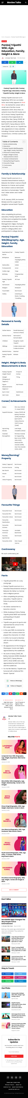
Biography (7, 37)
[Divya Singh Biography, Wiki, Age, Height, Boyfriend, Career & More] (14, 797)
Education (7, 146)
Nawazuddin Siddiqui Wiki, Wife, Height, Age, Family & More (18, 994)
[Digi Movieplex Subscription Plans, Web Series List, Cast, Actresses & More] (6, 1005)
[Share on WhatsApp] (12, 62)
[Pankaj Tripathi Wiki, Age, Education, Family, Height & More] (14, 84)
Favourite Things (9, 163)
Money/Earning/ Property (12, 161)
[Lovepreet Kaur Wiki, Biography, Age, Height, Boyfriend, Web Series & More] (14, 747)
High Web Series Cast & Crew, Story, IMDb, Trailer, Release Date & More (7, 706)
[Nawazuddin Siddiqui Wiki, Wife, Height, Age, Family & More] (6, 995)
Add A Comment (14, 890)
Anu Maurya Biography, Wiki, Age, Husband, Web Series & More (13, 830)
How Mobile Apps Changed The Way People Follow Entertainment (13, 922)
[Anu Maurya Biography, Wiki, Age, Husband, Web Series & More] (14, 820)
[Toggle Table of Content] (23, 141)
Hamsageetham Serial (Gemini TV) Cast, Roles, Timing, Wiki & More (19, 1015)
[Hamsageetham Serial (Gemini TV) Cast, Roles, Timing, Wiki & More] (6, 1016)
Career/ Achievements (11, 159)
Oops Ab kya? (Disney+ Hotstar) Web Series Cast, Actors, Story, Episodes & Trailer (18, 939)
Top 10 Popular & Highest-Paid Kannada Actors (20, 704)
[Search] (25, 2)
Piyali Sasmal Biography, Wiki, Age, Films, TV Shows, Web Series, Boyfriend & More (14, 854)
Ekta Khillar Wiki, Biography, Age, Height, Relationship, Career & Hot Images (13, 783)
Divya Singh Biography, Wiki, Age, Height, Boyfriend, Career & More (13, 807)
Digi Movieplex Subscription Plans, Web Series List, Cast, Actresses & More (19, 1005)
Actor (4, 41)
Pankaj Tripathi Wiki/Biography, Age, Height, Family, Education (13, 149)
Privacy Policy (18, 1062)
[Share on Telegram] (19, 62)
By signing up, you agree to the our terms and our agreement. (14, 1061)
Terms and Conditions (13, 1082)
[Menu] (3, 2)
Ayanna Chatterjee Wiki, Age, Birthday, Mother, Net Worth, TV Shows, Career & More (19, 1026)
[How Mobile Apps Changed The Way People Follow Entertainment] (14, 910)
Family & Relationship (10, 144)
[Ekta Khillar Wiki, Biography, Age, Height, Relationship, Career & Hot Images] (14, 772)
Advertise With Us (14, 1089)
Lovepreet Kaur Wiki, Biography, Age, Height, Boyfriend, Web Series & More (13, 757)
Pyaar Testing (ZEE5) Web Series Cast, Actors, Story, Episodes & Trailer (19, 949)
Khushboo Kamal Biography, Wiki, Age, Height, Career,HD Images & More (13, 879)
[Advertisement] (14, 21)
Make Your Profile (17, 1087)
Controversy (8, 165)
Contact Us (7, 1087)
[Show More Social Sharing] (24, 62)
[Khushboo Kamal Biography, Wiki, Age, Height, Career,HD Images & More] (14, 869)
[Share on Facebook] (5, 62)
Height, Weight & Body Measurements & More (11, 156)
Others (4, 916)
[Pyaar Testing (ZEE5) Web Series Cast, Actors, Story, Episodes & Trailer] (6, 949)
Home (3, 37)
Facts (6, 167)
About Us (18, 1084)
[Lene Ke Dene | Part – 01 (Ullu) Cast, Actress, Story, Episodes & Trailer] (6, 959)
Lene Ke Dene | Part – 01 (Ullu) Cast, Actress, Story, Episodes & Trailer (19, 958)
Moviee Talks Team (11, 58)
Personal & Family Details (12, 152)
